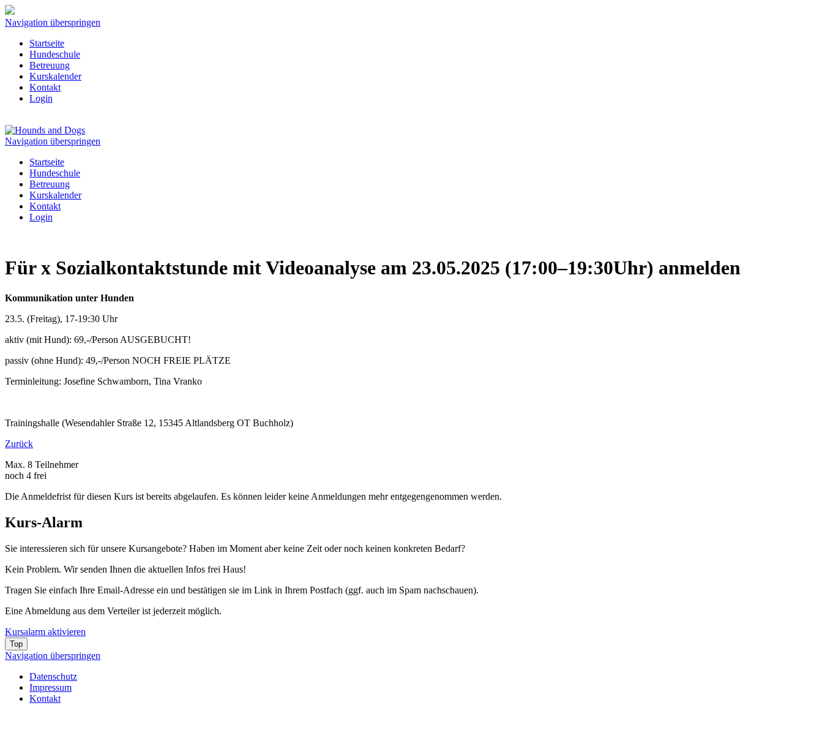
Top (16, 644)
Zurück (19, 443)
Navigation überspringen (52, 22)
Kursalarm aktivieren (45, 632)
